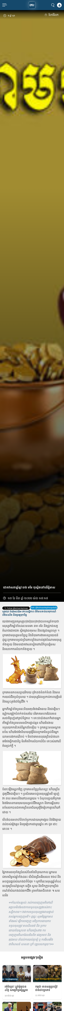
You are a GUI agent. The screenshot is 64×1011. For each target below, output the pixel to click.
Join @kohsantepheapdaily (44, 607)
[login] (59, 5)
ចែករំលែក (53, 15)
